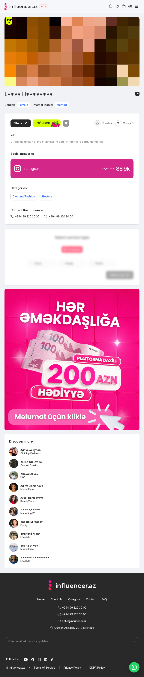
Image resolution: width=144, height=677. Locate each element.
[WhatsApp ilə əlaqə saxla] (134, 667)
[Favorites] (117, 6)
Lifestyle (46, 196)
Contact (91, 599)
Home (41, 599)
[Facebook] (32, 659)
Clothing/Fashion (24, 196)
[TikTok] (52, 659)
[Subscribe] (134, 641)
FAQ (104, 599)
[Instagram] (39, 659)
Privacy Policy (72, 667)
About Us (56, 599)
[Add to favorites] (66, 123)
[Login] (130, 6)
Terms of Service (44, 667)
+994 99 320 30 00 (74, 607)
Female (23, 104)
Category (74, 599)
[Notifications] (110, 6)
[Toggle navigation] (137, 6)
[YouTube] (26, 659)
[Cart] (124, 6)
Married (62, 104)
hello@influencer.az (74, 621)
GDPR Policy (97, 667)
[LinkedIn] (45, 659)
